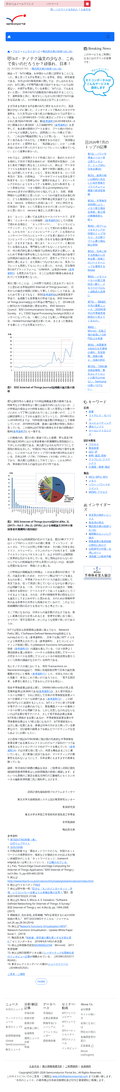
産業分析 (29, 1023)
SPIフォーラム (69, 1023)
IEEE (37, 885)
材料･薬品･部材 (97, 455)
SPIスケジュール (69, 1041)
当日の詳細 (16, 847)
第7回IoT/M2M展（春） (23, 839)
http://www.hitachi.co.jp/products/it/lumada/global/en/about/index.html (50, 881)
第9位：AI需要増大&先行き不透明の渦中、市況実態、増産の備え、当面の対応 (97, 352)
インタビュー (69, 1048)
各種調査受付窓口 (88, 1038)
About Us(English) (87, 1053)
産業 (91, 411)
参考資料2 (61, 125)
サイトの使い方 (88, 1016)
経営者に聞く (31, 1028)
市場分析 (29, 1013)
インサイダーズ (31, 51)
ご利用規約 (71, 1066)
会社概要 (86, 1009)
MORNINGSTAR (43, 945)
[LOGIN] (87, 4)
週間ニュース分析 (31, 1040)
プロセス (94, 444)
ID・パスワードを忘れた (64, 9)
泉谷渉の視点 (96, 522)
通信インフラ (96, 426)
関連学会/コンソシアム (50, 1025)
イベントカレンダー (50, 1033)
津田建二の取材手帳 (100, 556)
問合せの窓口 (88, 1032)
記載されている (58, 862)
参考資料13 (54, 699)
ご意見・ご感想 (16, 974)
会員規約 (86, 1066)
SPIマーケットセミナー (69, 1032)
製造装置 (94, 448)
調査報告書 (49, 1040)
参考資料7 (19, 431)
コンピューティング (100, 423)
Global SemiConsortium (15, 1042)
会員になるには (88, 1025)
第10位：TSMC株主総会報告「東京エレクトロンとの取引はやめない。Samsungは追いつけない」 (97, 378)
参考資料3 (51, 220)
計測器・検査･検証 (99, 467)
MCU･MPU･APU (98, 477)
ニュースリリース (58, 964)
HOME (41, 981)
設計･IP (93, 451)
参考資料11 (38, 673)
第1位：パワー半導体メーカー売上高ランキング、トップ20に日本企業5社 (97, 161)
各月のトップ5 (14, 1027)
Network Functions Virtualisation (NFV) (43, 926)
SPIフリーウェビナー (69, 1014)
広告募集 (86, 1045)
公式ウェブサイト (20, 843)
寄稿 (26, 1047)
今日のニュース (14, 1009)
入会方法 (86, 9)
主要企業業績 (50, 1018)
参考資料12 (45, 691)
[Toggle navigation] (108, 36)
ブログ (16, 51)
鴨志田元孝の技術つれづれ (57, 51)
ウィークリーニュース (14, 1020)
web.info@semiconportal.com (70, 1076)
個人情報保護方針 (52, 1066)
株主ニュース (13, 1049)
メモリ (92, 480)
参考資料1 (48, 121)
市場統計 (48, 1013)
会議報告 (29, 1033)
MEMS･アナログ (98, 492)
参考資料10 (21, 648)
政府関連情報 (13, 1035)
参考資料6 (49, 294)
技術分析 (29, 1018)
